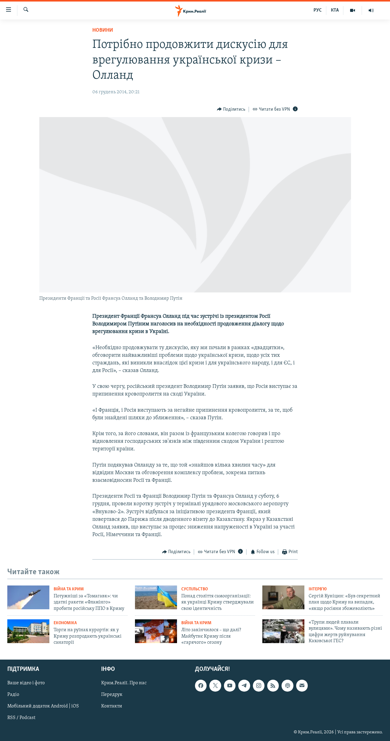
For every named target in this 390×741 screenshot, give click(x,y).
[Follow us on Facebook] (201, 686)
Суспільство (194, 589)
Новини (102, 30)
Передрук (111, 695)
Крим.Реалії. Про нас (124, 683)
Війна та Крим (69, 589)
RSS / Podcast (21, 718)
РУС (318, 10)
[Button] (231, 109)
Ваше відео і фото (26, 683)
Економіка (65, 623)
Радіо (13, 695)
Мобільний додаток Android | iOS (43, 706)
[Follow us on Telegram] (244, 686)
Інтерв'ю (318, 589)
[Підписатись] (302, 686)
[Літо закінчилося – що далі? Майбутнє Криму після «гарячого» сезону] (156, 631)
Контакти (111, 706)
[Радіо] (371, 10)
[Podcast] (287, 686)
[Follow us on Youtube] (230, 686)
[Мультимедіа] (352, 10)
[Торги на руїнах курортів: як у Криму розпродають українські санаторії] (28, 631)
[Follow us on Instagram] (258, 686)
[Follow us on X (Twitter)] (215, 686)
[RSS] (273, 686)
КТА (335, 10)
